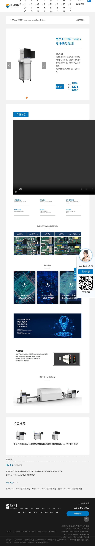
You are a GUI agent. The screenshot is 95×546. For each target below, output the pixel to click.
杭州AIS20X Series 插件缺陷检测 (38, 542)
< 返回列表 (80, 20)
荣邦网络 (86, 529)
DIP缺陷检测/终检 (38, 20)
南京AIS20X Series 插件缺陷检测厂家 (19, 471)
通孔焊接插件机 (84, 534)
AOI (27, 20)
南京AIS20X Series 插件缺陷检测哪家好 (20, 475)
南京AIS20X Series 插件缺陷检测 (18, 489)
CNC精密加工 (26, 531)
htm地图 (69, 537)
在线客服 (86, 271)
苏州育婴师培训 (42, 531)
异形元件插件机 (73, 534)
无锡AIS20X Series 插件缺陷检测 (44, 489)
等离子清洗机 (53, 531)
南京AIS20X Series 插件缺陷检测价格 (48, 471)
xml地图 (63, 537)
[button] (27, 98)
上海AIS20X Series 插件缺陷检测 (23, 540)
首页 (12, 20)
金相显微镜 (16, 531)
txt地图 (74, 537)
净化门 (34, 531)
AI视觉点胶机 (77, 531)
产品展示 (20, 20)
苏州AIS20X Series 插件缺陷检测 (70, 489)
